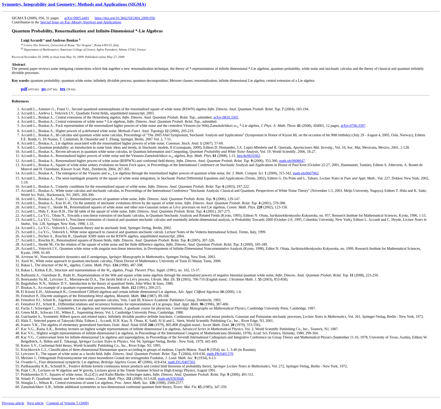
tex (62, 88)
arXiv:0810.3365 (225, 117)
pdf (24, 88)
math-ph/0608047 (292, 161)
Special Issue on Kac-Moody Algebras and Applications (80, 22)
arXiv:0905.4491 (76, 18)
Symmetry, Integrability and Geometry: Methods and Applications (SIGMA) (74, 4)
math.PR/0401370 (220, 354)
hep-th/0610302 (248, 156)
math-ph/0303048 (171, 379)
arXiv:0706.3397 (353, 126)
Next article (35, 403)
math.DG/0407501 (181, 362)
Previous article (13, 403)
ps (44, 88)
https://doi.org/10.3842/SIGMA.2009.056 (125, 18)
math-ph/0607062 (306, 173)
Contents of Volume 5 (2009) (67, 403)
